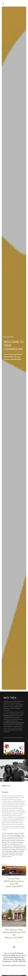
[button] (3, 3)
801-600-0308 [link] (8, 337)
